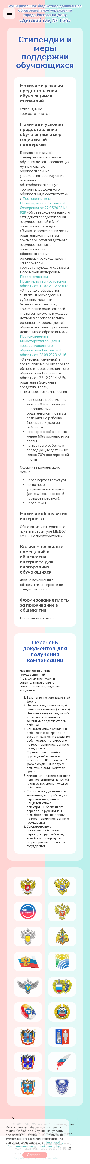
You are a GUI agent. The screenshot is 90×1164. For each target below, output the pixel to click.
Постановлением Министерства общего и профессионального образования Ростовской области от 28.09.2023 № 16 (43, 345)
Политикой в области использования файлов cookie (34, 1144)
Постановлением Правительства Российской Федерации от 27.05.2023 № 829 (43, 205)
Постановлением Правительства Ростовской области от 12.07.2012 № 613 (44, 281)
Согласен (34, 1155)
